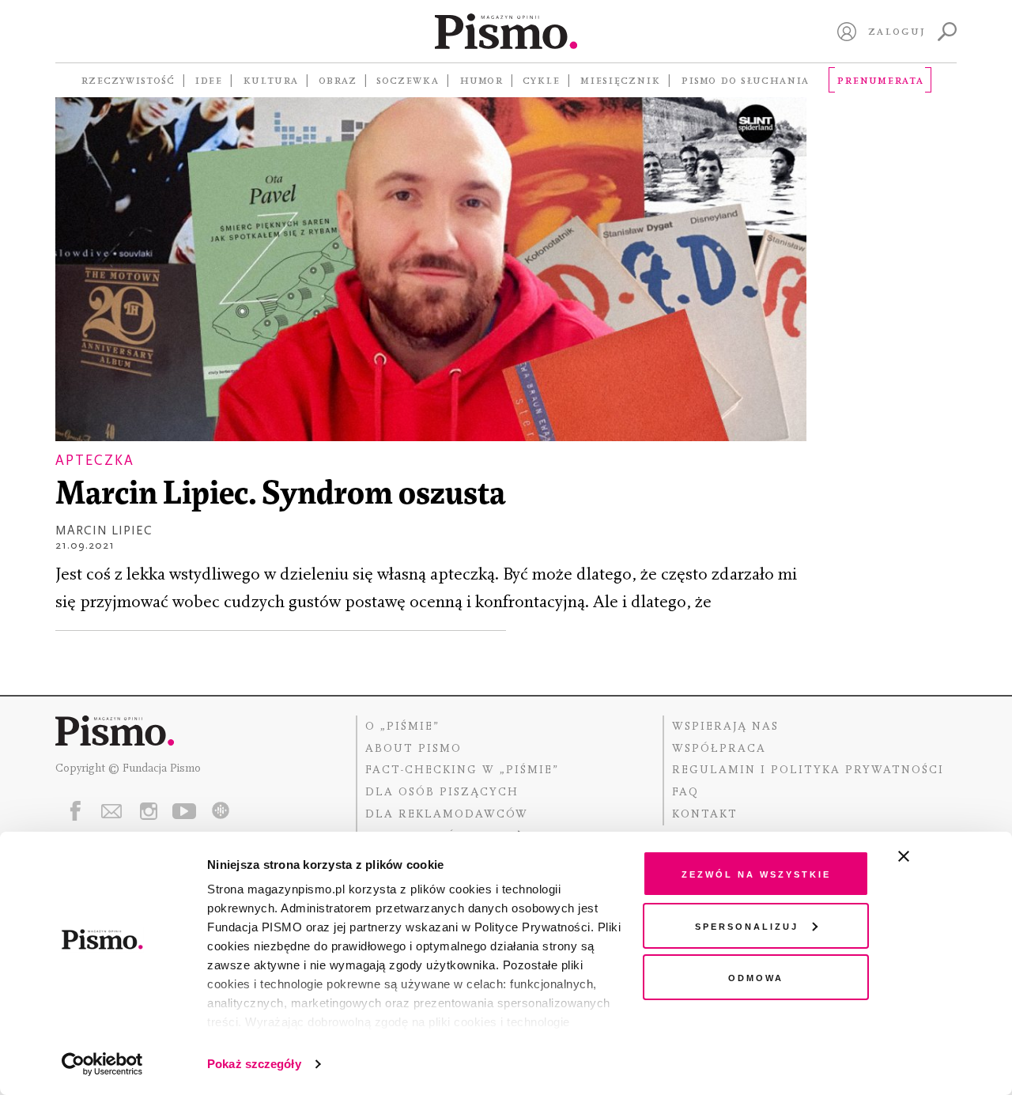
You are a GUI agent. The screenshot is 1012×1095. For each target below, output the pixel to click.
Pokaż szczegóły (254, 1063)
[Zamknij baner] (945, 856)
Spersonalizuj (747, 925)
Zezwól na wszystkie (756, 873)
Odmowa (756, 977)
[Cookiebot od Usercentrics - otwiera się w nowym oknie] (102, 1064)
